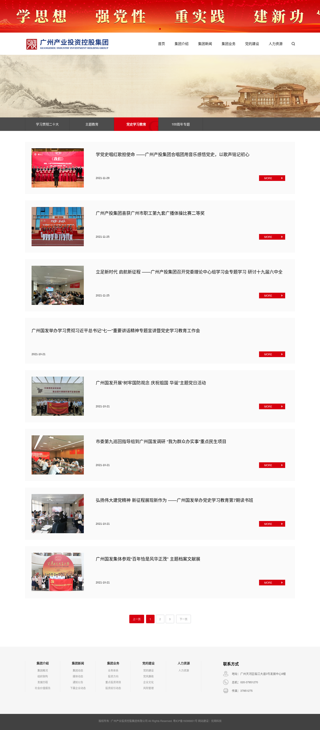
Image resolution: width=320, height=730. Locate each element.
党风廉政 (148, 676)
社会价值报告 (43, 688)
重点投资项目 (113, 682)
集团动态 (78, 670)
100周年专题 (181, 124)
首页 (161, 43)
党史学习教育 (136, 124)
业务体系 (113, 670)
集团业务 (229, 43)
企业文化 (148, 682)
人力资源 (276, 43)
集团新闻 (205, 43)
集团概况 (42, 670)
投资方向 (113, 676)
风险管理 (148, 688)
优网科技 (216, 721)
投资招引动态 (113, 688)
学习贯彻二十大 (47, 124)
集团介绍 (182, 43)
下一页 (183, 619)
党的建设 (252, 43)
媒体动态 (78, 676)
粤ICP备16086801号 (185, 721)
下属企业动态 (78, 688)
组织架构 (42, 676)
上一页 (137, 619)
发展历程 (42, 682)
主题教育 (91, 124)
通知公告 (78, 682)
